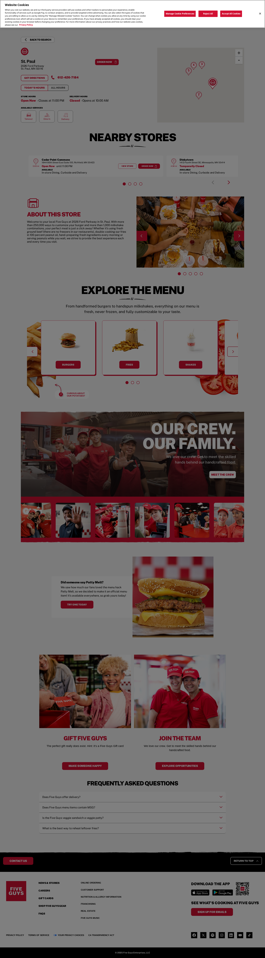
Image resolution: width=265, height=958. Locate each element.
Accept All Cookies (231, 13)
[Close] (260, 13)
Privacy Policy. (26, 24)
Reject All (208, 13)
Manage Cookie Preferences (180, 13)
